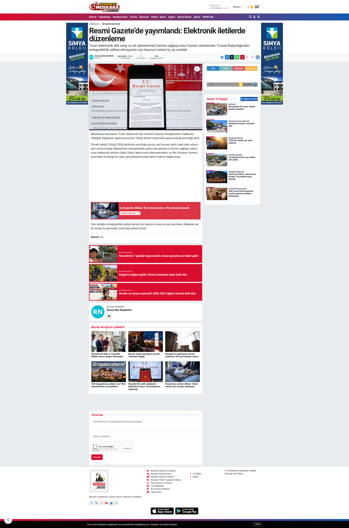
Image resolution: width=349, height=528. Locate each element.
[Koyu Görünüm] (254, 17)
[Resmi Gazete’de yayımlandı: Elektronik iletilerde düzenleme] (145, 97)
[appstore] (162, 510)
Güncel (93, 17)
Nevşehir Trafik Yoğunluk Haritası (166, 480)
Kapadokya (105, 17)
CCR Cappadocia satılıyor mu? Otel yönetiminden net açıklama (108, 385)
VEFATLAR (208, 17)
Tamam (257, 524)
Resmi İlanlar (184, 17)
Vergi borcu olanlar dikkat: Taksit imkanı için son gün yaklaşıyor (181, 385)
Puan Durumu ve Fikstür (161, 483)
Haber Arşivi (156, 492)
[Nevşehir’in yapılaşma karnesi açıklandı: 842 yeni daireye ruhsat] (182, 341)
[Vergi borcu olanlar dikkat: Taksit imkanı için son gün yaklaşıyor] (182, 371)
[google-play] (187, 510)
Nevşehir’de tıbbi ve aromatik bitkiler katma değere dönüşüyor (107, 355)
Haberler (94, 24)
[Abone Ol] (257, 57)
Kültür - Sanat (158, 17)
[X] (96, 503)
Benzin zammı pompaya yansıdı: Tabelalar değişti (144, 355)
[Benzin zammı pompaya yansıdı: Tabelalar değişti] (145, 341)
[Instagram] (101, 503)
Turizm (133, 17)
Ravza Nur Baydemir (119, 310)
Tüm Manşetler (157, 486)
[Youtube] (106, 503)
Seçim (197, 17)
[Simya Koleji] (77, 63)
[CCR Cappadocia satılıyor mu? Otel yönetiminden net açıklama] (108, 371)
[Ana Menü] (258, 17)
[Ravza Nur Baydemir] (97, 311)
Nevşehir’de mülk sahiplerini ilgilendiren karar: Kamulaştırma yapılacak (144, 386)
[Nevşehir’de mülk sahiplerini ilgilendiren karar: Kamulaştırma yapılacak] (145, 371)
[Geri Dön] (8, 520)
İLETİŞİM (197, 474)
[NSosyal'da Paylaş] (222, 57)
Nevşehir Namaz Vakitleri (162, 477)
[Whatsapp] (116, 503)
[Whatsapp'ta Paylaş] (237, 57)
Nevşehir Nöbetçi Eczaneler (163, 471)
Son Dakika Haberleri (160, 489)
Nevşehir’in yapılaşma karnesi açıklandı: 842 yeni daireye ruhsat (181, 355)
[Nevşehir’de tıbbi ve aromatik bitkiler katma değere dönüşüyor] (108, 341)
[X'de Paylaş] (231, 57)
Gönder (97, 457)
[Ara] (250, 17)
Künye (195, 477)
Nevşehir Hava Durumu (161, 474)
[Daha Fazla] (242, 57)
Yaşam (171, 17)
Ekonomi (144, 17)
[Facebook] (91, 503)
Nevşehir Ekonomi (111, 24)
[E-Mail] (109, 316)
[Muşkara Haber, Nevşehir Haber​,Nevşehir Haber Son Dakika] (104, 7)
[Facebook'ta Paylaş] (227, 57)
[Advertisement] (146, 180)
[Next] (111, 503)
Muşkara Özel (120, 17)
